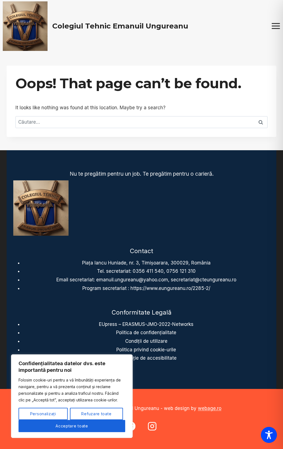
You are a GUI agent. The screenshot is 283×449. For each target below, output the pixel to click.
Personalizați (43, 413)
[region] (72, 396)
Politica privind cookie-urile (146, 349)
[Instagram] (152, 426)
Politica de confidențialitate (146, 332)
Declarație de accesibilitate (146, 358)
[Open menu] (275, 26)
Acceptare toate (72, 426)
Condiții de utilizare (146, 341)
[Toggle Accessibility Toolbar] (268, 434)
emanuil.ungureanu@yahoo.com (132, 279)
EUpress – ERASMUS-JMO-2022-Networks (146, 324)
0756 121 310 (181, 271)
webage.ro (209, 408)
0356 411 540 (148, 271)
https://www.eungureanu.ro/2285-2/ (170, 288)
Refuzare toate (96, 413)
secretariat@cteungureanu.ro (203, 279)
